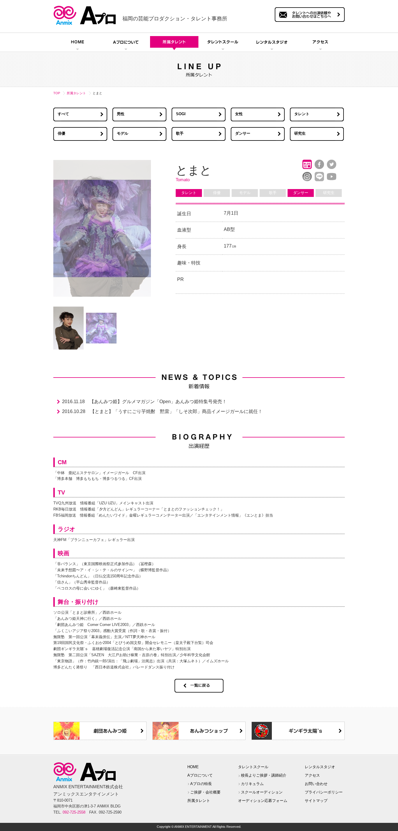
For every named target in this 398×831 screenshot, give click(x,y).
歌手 (180, 133)
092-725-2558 (74, 812)
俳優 (61, 133)
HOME (193, 767)
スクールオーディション (262, 792)
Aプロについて (200, 775)
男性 (120, 114)
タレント (301, 114)
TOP (56, 93)
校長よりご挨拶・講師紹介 (263, 775)
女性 (239, 114)
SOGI (181, 114)
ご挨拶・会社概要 (205, 792)
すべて (63, 114)
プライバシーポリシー (324, 792)
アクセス (312, 775)
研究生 (300, 133)
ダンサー (242, 133)
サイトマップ (316, 800)
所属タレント (76, 93)
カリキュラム (252, 784)
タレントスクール (253, 767)
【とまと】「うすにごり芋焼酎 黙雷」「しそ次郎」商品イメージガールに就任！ (176, 411)
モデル (122, 133)
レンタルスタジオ (320, 767)
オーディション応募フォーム (262, 800)
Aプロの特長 (201, 784)
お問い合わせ (316, 784)
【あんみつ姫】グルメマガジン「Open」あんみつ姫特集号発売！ (158, 401)
